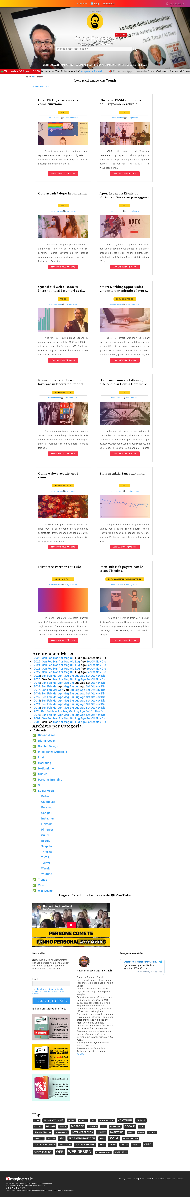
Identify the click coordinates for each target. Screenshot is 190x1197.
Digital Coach (51, 65)
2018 (37, 686)
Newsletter (160, 1179)
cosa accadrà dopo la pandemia (62, 193)
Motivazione (46, 768)
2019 (37, 682)
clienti (82, 1120)
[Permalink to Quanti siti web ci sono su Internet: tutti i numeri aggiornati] (63, 331)
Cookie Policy (132, 1179)
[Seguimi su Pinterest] (23, 1188)
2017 (37, 690)
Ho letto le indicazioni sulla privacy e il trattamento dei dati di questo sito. (48, 991)
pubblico (38, 1139)
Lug (77, 661)
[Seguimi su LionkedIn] (16, 1188)
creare (141, 1120)
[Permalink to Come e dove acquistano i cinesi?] (63, 517)
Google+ (46, 813)
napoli (141, 1133)
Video (42, 885)
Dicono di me (46, 735)
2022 (37, 672)
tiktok (112, 1144)
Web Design (46, 890)
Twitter (45, 863)
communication (106, 1121)
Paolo (95, 38)
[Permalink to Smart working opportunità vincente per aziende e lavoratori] (125, 331)
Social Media (83, 65)
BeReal (45, 796)
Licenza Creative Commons (63, 1190)
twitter (124, 1145)
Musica (42, 774)
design (50, 1126)
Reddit (45, 840)
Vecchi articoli (41, 86)
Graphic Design (48, 746)
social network (85, 1144)
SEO (40, 785)
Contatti (150, 1179)
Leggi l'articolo (58, 173)
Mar (55, 658)
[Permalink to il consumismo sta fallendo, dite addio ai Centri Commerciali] (125, 424)
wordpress (121, 1152)
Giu (72, 658)
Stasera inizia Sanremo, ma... (122, 473)
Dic (104, 661)
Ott (93, 661)
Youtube (46, 874)
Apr (61, 658)
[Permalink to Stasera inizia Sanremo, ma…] (125, 517)
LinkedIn (47, 824)
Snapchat (47, 846)
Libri (41, 757)
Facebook (47, 807)
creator (37, 1127)
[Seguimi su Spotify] (18, 1188)
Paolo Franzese (54, 118)
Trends (63, 112)
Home (33, 77)
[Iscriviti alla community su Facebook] (6, 1188)
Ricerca (51, 1139)
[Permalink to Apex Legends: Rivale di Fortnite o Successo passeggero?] (125, 237)
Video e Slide (42, 1152)
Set (89, 661)
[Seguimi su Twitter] (21, 1188)
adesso (81, 1054)
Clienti (142, 1179)
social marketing (44, 1144)
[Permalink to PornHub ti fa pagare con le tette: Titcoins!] (125, 611)
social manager (130, 1139)
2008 (37, 722)
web (59, 1152)
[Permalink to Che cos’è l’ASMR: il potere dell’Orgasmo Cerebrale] (125, 144)
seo (62, 1138)
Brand (71, 1120)
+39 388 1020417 (178, 3)
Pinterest (47, 829)
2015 (37, 697)
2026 (37, 658)
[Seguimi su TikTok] (14, 1188)
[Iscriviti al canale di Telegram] (8, 1188)
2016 (37, 693)
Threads (46, 851)
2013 (37, 704)
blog (36, 1120)
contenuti (125, 1120)
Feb (50, 658)
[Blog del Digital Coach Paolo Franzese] (95, 29)
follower (93, 1127)
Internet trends (82, 1132)
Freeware (115, 1126)
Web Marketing (103, 1152)
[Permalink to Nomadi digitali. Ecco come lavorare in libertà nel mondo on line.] (63, 424)
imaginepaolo (42, 1132)
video (147, 1144)
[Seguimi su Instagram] (10, 1188)
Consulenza (170, 1179)
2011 (37, 711)
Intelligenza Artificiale (132, 65)
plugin (152, 1132)
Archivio (180, 1179)
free (104, 1127)
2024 (37, 665)
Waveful (46, 868)
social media (65, 1145)
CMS (92, 1121)
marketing (117, 1132)
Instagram (48, 818)
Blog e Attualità (53, 1120)
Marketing (67, 65)
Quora (45, 835)
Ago (82, 675)
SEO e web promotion (82, 1138)
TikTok (45, 857)
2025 (37, 661)
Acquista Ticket (58, 71)
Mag (66, 658)
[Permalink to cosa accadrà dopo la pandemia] (63, 237)
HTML (142, 1127)
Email (35, 979)
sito (102, 1138)
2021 (37, 675)
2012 (37, 707)
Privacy (122, 1179)
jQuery (102, 1132)
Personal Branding (104, 65)
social (114, 1138)
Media (131, 1133)
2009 (37, 718)
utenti (136, 1145)
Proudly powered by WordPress (18, 1190)
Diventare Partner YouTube (60, 567)
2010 (37, 715)
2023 (37, 668)
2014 (37, 700)
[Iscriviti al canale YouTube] (12, 1188)
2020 (37, 679)
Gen (44, 658)
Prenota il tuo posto (176, 71)
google (130, 1126)
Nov (98, 661)
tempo (102, 1145)
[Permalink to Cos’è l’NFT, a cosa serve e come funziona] (63, 144)
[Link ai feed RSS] (25, 1188)
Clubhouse (48, 801)
